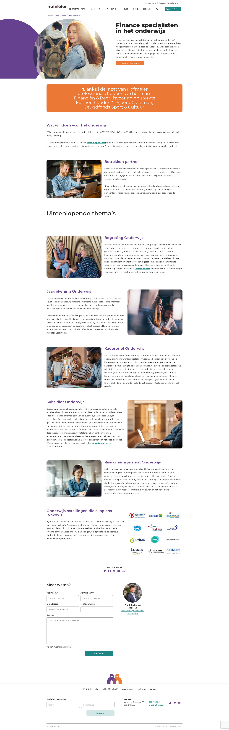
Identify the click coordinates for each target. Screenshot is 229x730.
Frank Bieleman (133, 605)
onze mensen (127, 689)
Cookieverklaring (176, 726)
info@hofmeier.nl (156, 705)
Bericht (51, 615)
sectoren (95, 9)
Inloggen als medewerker (169, 3)
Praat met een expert (130, 63)
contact (147, 9)
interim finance (142, 269)
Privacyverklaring (161, 726)
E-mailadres (53, 604)
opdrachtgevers (77, 9)
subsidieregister (100, 443)
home (50, 16)
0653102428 (132, 613)
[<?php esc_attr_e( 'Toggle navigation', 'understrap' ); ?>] (76, 690)
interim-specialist (96, 143)
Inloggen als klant (148, 3)
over (126, 9)
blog (135, 9)
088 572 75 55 (154, 702)
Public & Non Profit (110, 689)
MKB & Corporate (90, 689)
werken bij (112, 9)
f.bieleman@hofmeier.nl (132, 611)
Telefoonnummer (89, 604)
